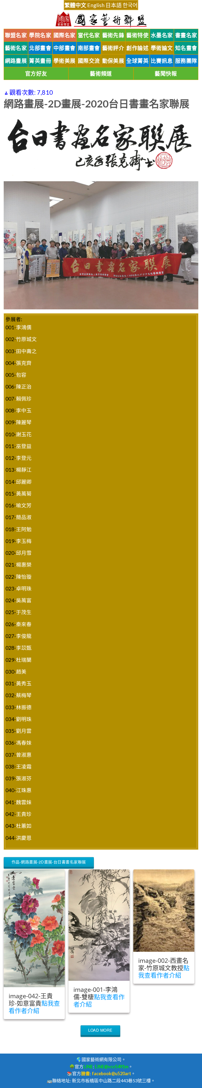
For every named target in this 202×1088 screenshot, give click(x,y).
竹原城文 (26, 339)
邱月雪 (24, 553)
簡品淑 (24, 517)
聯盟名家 (16, 35)
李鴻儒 (24, 327)
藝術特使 (137, 35)
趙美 (21, 671)
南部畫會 (89, 48)
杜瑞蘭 (24, 660)
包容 (21, 375)
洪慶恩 (24, 838)
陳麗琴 (24, 422)
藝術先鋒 (113, 35)
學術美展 (64, 61)
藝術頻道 (101, 73)
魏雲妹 (24, 802)
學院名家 (40, 35)
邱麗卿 (24, 482)
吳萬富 (24, 600)
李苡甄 (24, 648)
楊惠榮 (24, 564)
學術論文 (162, 48)
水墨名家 (162, 35)
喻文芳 (24, 505)
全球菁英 (137, 61)
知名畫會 (186, 48)
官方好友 (36, 73)
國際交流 (89, 61)
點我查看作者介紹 (34, 1007)
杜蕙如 (24, 826)
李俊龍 (24, 636)
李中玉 (24, 410)
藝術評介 (113, 48)
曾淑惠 (24, 755)
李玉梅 (24, 541)
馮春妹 (24, 743)
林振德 (24, 707)
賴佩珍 (24, 398)
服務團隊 (186, 61)
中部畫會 (64, 48)
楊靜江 (24, 470)
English (95, 5)
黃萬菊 (24, 493)
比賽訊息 (162, 61)
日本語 (113, 5)
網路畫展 (16, 61)
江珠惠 (24, 790)
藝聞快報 (166, 73)
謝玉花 (24, 434)
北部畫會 (40, 48)
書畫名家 (186, 35)
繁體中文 (75, 5)
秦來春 (24, 624)
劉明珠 (24, 719)
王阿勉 (24, 529)
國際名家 (64, 35)
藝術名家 (16, 48)
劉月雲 (24, 731)
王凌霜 (24, 766)
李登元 (24, 458)
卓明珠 (24, 588)
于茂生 (24, 612)
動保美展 (113, 61)
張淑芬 (24, 778)
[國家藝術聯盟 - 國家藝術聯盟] (101, 19)
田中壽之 (26, 351)
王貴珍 (24, 814)
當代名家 (89, 35)
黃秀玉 (24, 683)
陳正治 (24, 386)
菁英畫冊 (40, 61)
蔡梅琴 (24, 695)
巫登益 (24, 446)
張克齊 (24, 363)
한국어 (130, 5)
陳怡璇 (24, 577)
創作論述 (137, 48)
